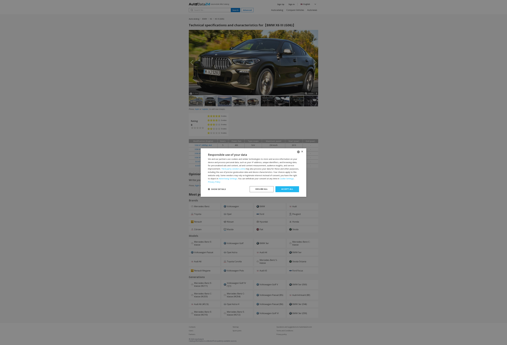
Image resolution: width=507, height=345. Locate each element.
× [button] (302, 152)
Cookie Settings (287, 178)
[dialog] (253, 172)
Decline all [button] (261, 189)
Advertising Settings (228, 178)
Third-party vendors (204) (233, 169)
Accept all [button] (287, 189)
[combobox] (298, 151)
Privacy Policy (214, 182)
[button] (217, 189)
